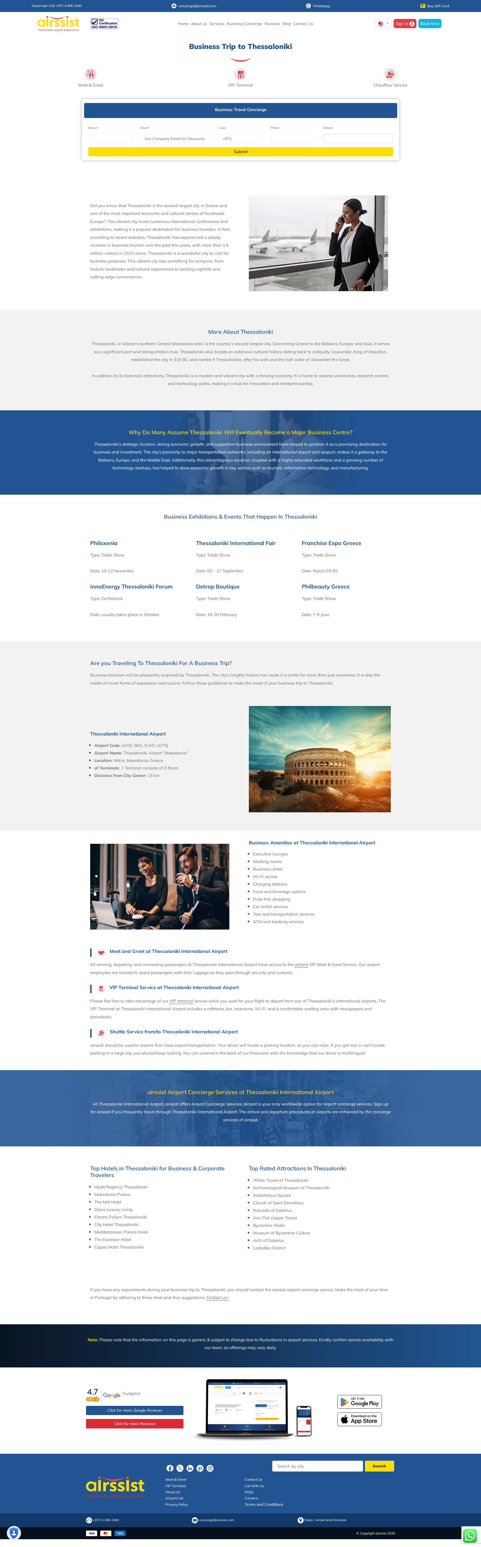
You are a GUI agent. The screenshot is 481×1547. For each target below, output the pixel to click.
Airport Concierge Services (217, 1104)
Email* (145, 128)
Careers (251, 1498)
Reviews (272, 23)
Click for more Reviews (134, 1423)
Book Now (430, 23)
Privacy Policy (176, 1504)
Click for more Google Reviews (134, 1410)
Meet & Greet (175, 1479)
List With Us (254, 1486)
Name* (93, 128)
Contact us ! (218, 1297)
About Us (172, 1492)
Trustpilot (131, 1393)
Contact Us (303, 23)
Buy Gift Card (438, 6)
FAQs (249, 1492)
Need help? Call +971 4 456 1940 (57, 6)
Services (216, 23)
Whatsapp (321, 6)
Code (222, 128)
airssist (301, 964)
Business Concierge (244, 23)
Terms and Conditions (264, 1504)
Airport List (174, 1498)
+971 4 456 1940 (106, 1520)
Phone (275, 128)
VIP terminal (181, 1001)
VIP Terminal (175, 1486)
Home (183, 23)
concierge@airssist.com (197, 6)
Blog (287, 23)
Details (328, 128)
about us (199, 23)
